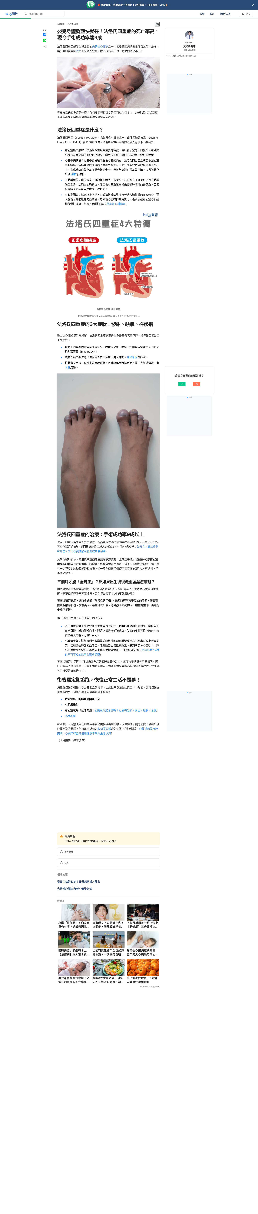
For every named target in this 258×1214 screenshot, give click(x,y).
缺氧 (78, 51)
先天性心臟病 (73, 24)
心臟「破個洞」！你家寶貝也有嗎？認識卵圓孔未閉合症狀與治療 (74, 924)
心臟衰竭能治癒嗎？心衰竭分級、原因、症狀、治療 (125, 710)
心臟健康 (60, 24)
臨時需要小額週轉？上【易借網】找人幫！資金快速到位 (74, 952)
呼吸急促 (132, 357)
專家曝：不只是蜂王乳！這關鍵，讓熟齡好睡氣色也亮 (108, 924)
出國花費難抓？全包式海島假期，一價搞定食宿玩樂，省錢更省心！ (108, 952)
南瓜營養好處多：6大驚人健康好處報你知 (142, 980)
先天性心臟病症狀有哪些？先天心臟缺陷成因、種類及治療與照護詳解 (142, 952)
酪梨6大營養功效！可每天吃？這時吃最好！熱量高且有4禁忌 (108, 980)
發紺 (73, 174)
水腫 (67, 367)
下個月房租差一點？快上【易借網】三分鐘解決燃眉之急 (142, 924)
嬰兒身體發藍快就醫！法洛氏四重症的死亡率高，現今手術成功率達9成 (74, 980)
